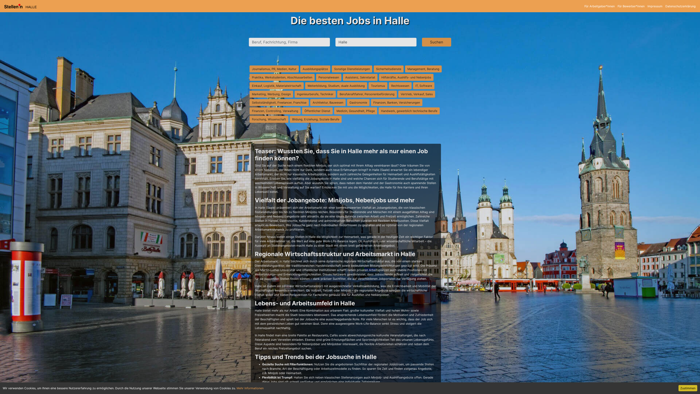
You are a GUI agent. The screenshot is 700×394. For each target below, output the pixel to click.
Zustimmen (687, 388)
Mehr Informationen (250, 388)
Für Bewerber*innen (631, 6)
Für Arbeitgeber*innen (599, 6)
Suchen (436, 42)
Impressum (655, 6)
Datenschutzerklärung (680, 6)
